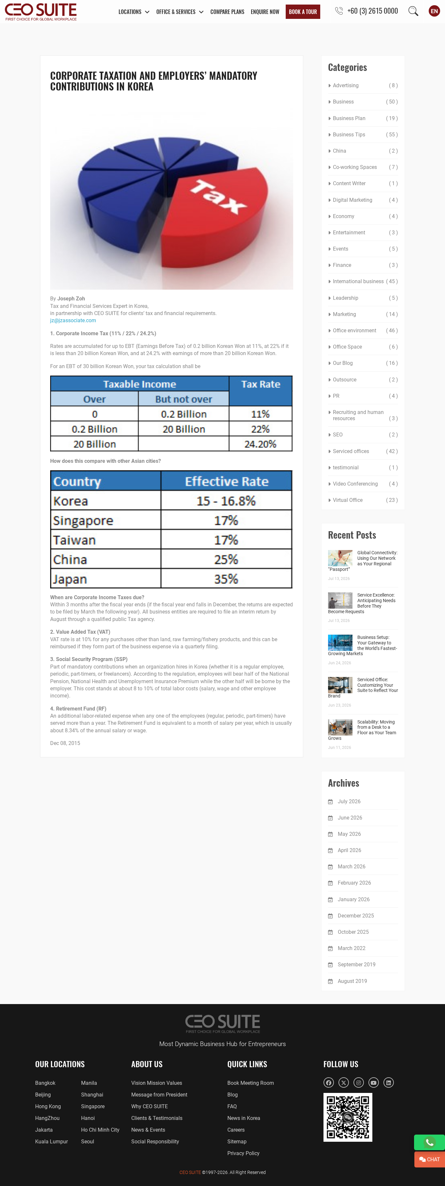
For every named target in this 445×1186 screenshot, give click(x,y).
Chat (433, 1159)
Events (340, 249)
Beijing (43, 1095)
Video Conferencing (355, 484)
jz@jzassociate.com (73, 320)
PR (336, 396)
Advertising (346, 85)
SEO (338, 435)
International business (358, 281)
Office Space (347, 347)
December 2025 (356, 916)
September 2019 (357, 964)
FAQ (232, 1106)
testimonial (346, 467)
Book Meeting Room (250, 1083)
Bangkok (45, 1083)
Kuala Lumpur (51, 1141)
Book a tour (303, 12)
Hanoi (88, 1118)
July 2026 (349, 801)
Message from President (159, 1095)
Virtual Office (348, 500)
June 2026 (350, 818)
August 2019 (352, 981)
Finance (342, 265)
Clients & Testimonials (156, 1118)
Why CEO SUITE (149, 1106)
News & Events (148, 1130)
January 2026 (354, 899)
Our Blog (343, 363)
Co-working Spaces (355, 167)
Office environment (354, 330)
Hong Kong (48, 1106)
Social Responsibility (155, 1141)
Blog (232, 1095)
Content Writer (349, 183)
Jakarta (44, 1130)
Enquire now (265, 12)
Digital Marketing (352, 200)
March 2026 (352, 866)
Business (343, 102)
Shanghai (92, 1095)
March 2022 (352, 948)
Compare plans (227, 12)
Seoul (87, 1141)
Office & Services (175, 12)
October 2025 (353, 932)
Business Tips (349, 134)
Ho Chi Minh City (100, 1130)
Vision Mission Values (156, 1083)
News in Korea (243, 1118)
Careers (236, 1130)
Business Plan (349, 118)
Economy (343, 216)
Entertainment (349, 232)
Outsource (344, 380)
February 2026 (354, 883)
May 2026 (349, 834)
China (339, 151)
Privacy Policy (243, 1153)
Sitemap (237, 1141)
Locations (130, 12)
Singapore (93, 1106)
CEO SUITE (190, 1172)
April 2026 (349, 850)
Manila (89, 1083)
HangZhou (47, 1118)
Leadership (345, 298)
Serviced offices (351, 451)
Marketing (344, 314)
